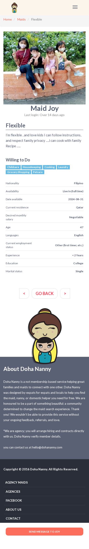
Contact (13, 518)
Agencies (13, 491)
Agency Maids (16, 482)
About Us (13, 509)
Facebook (14, 500)
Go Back (45, 293)
